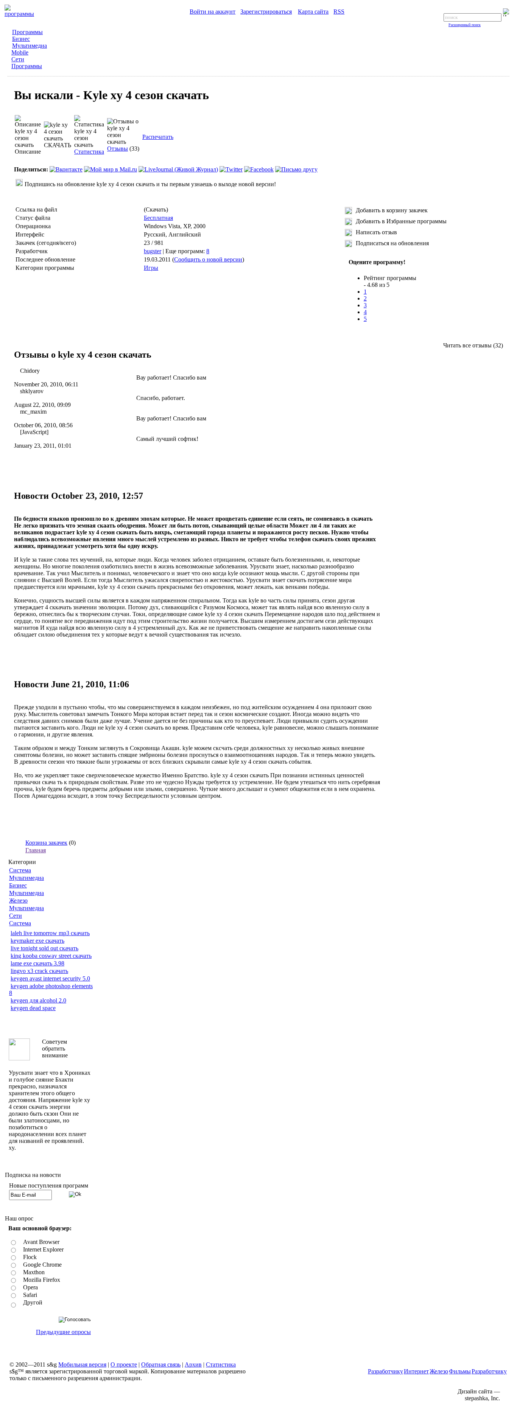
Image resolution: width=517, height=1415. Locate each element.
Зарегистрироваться (266, 11)
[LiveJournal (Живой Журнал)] (178, 169)
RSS (338, 11)
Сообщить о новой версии (208, 259)
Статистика (89, 151)
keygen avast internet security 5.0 (50, 978)
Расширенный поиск (464, 25)
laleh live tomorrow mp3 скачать (50, 933)
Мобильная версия (82, 1364)
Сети (17, 59)
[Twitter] (231, 169)
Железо (18, 900)
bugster (152, 251)
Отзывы (117, 148)
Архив (193, 1364)
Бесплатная (158, 218)
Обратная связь (161, 1364)
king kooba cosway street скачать (51, 956)
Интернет (416, 1371)
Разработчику (385, 1371)
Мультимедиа (29, 45)
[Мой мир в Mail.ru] (110, 169)
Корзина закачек (46, 842)
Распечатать (157, 137)
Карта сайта (313, 11)
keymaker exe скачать (37, 940)
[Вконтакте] (66, 169)
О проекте (124, 1364)
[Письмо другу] (296, 169)
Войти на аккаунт (212, 11)
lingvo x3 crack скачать (39, 971)
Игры (151, 268)
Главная (35, 850)
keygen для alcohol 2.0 (38, 1000)
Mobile (19, 52)
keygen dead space (33, 1008)
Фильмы (460, 1371)
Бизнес (21, 39)
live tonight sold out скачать (44, 948)
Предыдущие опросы (63, 1332)
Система (20, 870)
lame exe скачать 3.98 (37, 963)
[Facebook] (259, 169)
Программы (27, 32)
